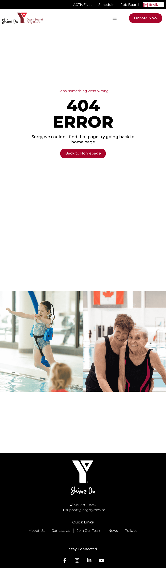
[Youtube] (101, 560)
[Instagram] (77, 560)
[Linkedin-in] (89, 560)
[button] (114, 18)
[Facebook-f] (64, 560)
